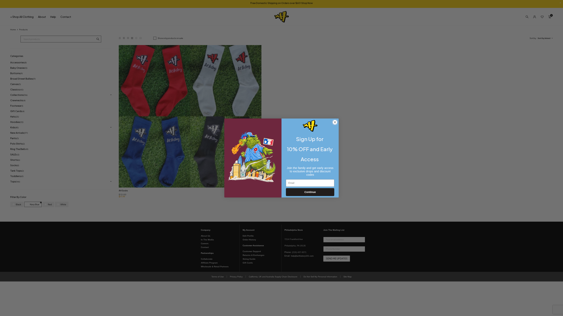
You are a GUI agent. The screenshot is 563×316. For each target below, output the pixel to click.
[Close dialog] (335, 122)
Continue (310, 192)
